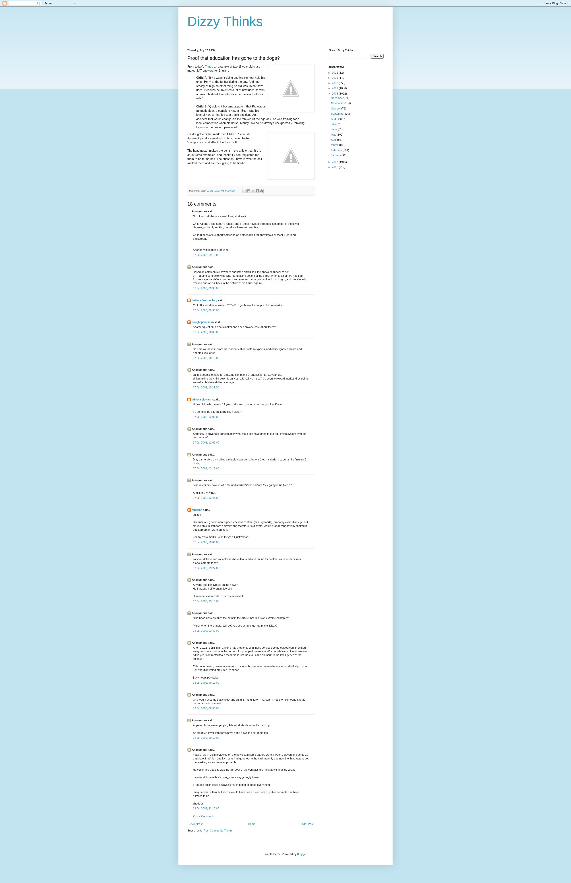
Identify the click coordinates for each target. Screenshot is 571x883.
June (334, 129)
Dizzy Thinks (225, 21)
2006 (335, 167)
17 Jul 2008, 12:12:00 (206, 468)
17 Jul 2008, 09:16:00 (206, 255)
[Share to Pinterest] (261, 191)
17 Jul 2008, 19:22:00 (206, 568)
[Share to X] (253, 191)
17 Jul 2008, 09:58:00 (206, 310)
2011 (335, 77)
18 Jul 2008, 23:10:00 (206, 808)
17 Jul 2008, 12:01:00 (206, 417)
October (336, 108)
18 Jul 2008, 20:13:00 (206, 737)
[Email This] (244, 191)
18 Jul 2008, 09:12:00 (206, 682)
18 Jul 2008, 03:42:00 (206, 630)
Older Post (307, 824)
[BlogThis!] (248, 191)
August (335, 119)
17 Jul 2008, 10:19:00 (206, 358)
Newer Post (195, 824)
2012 (335, 72)
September (338, 113)
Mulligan (197, 510)
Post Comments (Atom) (218, 830)
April (334, 139)
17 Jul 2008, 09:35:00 (206, 288)
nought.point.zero (203, 322)
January (336, 155)
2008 (335, 93)
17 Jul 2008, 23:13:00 (206, 601)
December (337, 98)
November (337, 103)
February (337, 150)
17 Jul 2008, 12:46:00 (206, 497)
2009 (335, 88)
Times (209, 66)
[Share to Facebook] (257, 191)
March (335, 144)
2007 (335, 162)
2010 (335, 83)
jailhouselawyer (202, 399)
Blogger (301, 854)
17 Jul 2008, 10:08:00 (206, 332)
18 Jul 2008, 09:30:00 (206, 708)
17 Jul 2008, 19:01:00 (206, 542)
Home (251, 824)
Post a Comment (203, 816)
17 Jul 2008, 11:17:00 (206, 387)
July (334, 124)
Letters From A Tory (204, 300)
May (334, 134)
